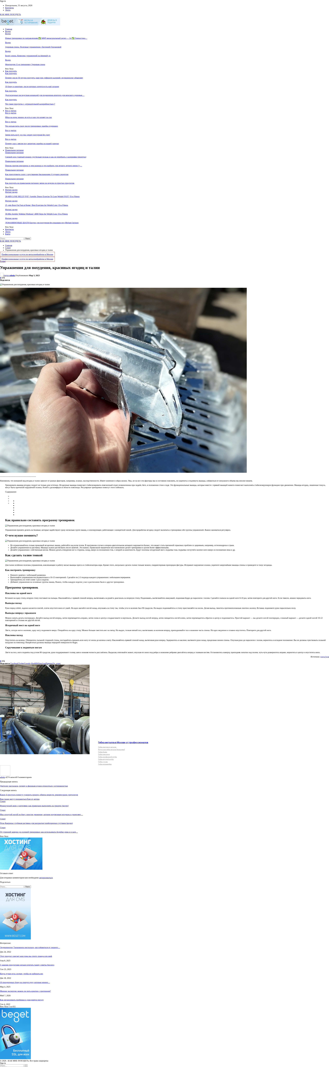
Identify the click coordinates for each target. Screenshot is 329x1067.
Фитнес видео (11, 190)
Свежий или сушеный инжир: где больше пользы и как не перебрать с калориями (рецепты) (45, 157)
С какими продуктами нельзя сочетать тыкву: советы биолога (27, 965)
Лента (7, 10)
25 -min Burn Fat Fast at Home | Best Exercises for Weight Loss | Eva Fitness (36, 205)
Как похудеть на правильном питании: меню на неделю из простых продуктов (39, 183)
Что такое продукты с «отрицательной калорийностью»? (30, 104)
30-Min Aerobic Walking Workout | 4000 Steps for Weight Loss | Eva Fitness (36, 214)
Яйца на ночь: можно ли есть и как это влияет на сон (28, 117)
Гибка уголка (103, 762)
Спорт (3, 261)
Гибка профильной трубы (107, 757)
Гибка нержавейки (105, 764)
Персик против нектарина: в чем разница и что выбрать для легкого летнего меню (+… (43, 166)
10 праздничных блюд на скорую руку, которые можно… (25, 982)
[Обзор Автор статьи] (5, 775)
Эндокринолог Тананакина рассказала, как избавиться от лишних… (30, 947)
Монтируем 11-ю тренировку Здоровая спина (25, 64)
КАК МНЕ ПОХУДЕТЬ (10, 14)
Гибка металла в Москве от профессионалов (123, 742)
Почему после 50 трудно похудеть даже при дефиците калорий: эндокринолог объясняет (44, 78)
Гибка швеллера (104, 754)
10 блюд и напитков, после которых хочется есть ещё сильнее (32, 86)
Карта (7, 234)
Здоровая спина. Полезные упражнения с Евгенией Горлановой (33, 47)
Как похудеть (11, 71)
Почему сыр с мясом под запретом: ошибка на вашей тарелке (32, 143)
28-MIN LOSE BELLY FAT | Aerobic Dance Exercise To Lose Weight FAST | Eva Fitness (42, 196)
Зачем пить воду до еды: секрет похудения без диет (27, 135)
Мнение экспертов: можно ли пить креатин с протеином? (25, 991)
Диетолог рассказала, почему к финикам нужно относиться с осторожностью (34, 786)
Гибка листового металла (107, 747)
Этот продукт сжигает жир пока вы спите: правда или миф (26, 956)
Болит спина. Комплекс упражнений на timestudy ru (28, 56)
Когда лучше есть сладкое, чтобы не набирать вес (21, 974)
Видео (8, 31)
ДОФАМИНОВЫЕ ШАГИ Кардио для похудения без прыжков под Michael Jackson (42, 223)
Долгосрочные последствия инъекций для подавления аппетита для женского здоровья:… (44, 95)
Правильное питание (14, 150)
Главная (8, 29)
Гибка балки (102, 752)
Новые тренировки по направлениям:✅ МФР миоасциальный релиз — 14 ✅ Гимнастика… (46, 38)
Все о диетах (10, 111)
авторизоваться (46, 878)
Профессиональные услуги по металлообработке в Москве (27, 254)
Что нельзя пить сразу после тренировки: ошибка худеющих (31, 126)
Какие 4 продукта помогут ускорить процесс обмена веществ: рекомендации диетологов (39, 795)
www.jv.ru (324, 657)
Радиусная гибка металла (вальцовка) (111, 749)
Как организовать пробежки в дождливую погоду (22, 1000)
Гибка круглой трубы (106, 759)
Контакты (9, 8)
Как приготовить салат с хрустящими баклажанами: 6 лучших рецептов (36, 174)
